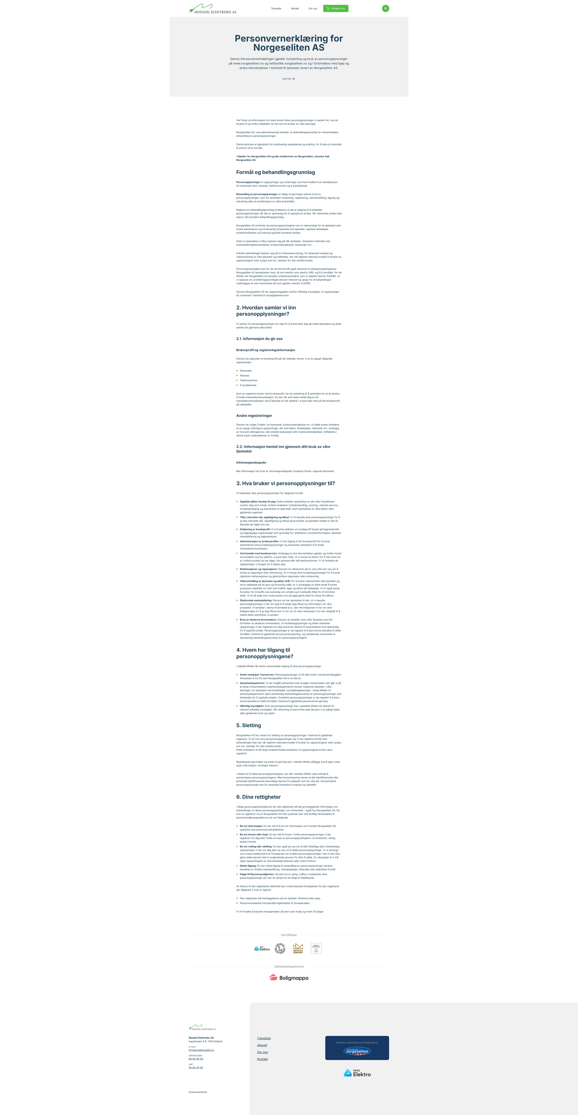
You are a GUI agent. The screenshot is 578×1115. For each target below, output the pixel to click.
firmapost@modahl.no (201, 1050)
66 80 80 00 (196, 1058)
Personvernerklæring (198, 1092)
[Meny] (385, 8)
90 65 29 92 (196, 1067)
